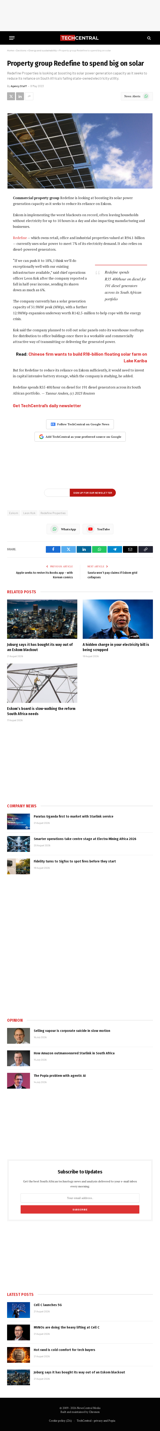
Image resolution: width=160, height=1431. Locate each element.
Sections (21, 50)
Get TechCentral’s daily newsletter (47, 405)
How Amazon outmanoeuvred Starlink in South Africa (74, 1053)
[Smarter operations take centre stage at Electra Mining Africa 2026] (18, 844)
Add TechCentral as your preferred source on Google (83, 437)
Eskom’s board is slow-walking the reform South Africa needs (41, 711)
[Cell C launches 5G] (18, 1310)
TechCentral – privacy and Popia (96, 1420)
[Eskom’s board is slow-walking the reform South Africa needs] (42, 683)
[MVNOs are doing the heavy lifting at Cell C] (18, 1332)
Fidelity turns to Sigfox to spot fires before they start (75, 861)
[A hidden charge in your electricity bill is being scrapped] (118, 619)
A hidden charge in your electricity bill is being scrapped (116, 647)
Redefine (20, 238)
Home (10, 50)
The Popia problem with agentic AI (60, 1075)
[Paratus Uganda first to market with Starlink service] (18, 821)
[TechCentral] (80, 38)
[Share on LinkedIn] (20, 96)
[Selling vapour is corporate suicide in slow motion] (18, 1036)
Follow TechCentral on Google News (83, 424)
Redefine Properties (53, 513)
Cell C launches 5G (48, 1305)
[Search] (148, 38)
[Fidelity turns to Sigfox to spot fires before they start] (18, 866)
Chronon (94, 1412)
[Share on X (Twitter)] (11, 96)
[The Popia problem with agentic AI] (18, 1081)
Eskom (13, 513)
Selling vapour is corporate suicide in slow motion (72, 1031)
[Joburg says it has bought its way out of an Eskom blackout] (42, 619)
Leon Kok (29, 513)
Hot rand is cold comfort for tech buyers (64, 1350)
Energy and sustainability (43, 50)
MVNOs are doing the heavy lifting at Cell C (66, 1327)
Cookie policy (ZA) (60, 1420)
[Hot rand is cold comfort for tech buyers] (18, 1355)
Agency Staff (19, 86)
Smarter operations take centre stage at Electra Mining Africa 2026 (85, 839)
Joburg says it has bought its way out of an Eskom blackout (40, 647)
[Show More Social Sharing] (29, 96)
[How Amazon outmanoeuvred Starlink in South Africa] (18, 1058)
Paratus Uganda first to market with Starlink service (73, 816)
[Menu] (12, 38)
